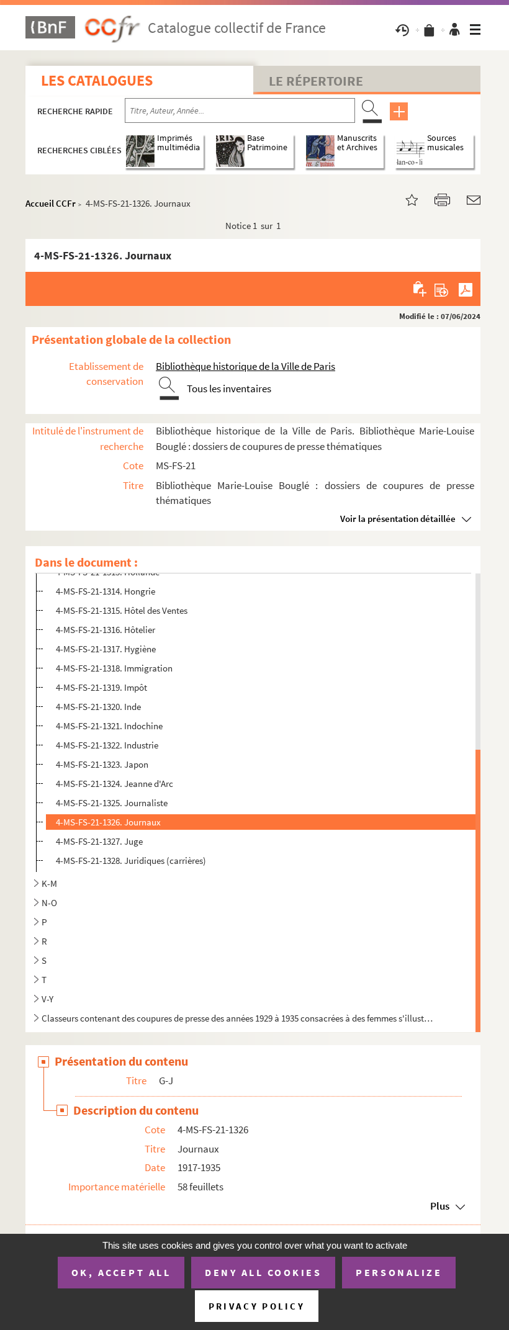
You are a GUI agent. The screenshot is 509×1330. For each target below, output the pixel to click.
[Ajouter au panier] (420, 289)
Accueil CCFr (50, 203)
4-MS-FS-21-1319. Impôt (101, 687)
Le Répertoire (316, 80)
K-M (49, 883)
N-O (49, 903)
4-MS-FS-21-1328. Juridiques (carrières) (131, 860)
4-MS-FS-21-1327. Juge (99, 841)
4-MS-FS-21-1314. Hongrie (105, 591)
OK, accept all (121, 1272)
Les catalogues (97, 80)
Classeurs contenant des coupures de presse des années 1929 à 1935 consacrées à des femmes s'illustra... (239, 1018)
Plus (439, 1206)
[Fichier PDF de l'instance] (465, 288)
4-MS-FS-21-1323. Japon (102, 764)
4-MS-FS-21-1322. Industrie (107, 745)
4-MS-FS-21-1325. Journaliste (112, 803)
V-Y (47, 999)
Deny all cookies (263, 1272)
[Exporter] (442, 288)
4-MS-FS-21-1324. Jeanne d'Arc (114, 783)
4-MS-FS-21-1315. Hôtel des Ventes (121, 610)
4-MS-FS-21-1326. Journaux (108, 822)
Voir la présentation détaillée (398, 518)
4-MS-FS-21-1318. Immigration (114, 668)
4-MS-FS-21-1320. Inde (98, 706)
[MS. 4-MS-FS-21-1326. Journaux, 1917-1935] (404, 199)
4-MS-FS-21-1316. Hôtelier (105, 630)
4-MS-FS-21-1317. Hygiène (106, 649)
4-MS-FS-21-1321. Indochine (109, 726)
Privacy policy (257, 1306)
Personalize (399, 1272)
